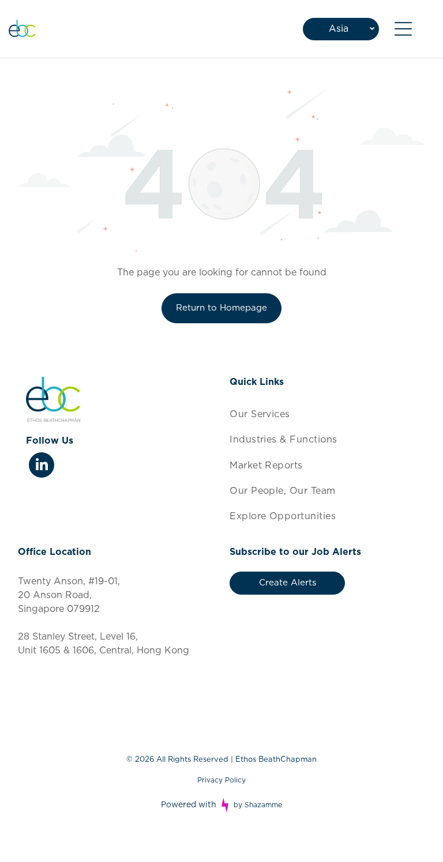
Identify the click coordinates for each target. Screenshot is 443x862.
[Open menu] (403, 28)
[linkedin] (41, 466)
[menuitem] (327, 414)
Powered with (188, 805)
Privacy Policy (221, 780)
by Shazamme (258, 804)
